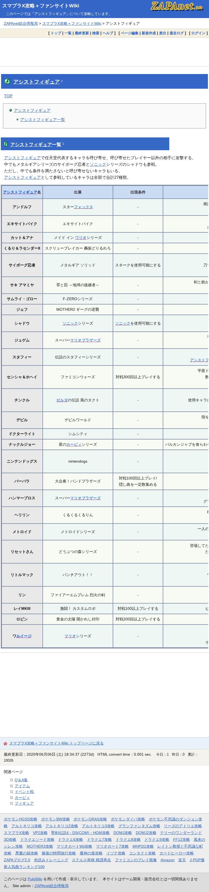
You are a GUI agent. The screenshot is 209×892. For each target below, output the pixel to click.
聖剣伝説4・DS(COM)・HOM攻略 (80, 833)
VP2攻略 (40, 833)
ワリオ (81, 237)
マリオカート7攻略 (112, 846)
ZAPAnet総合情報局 (21, 23)
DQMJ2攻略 (146, 833)
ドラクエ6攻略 (70, 839)
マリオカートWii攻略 (74, 846)
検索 (95, 33)
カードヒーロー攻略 (176, 853)
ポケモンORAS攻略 (90, 819)
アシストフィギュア (36, 82)
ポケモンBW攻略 (55, 819)
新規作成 (149, 33)
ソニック (98, 164)
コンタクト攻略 (142, 853)
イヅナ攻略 (115, 853)
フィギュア (24, 803)
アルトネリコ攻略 (26, 826)
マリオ (70, 636)
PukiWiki (35, 879)
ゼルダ (62, 400)
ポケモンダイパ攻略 (128, 819)
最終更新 (82, 33)
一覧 (68, 33)
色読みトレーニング (51, 860)
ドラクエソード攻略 (37, 839)
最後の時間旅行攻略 (59, 853)
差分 (162, 33)
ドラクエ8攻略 (128, 839)
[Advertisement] (104, 51)
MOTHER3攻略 (40, 846)
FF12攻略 (181, 839)
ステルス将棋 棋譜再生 (91, 860)
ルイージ (24, 636)
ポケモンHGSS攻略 (20, 819)
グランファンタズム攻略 (139, 826)
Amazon (168, 860)
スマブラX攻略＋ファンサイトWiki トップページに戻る (56, 743)
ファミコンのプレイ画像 (136, 860)
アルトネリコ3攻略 (98, 826)
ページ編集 (130, 33)
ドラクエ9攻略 (156, 839)
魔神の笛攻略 (91, 853)
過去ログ (177, 33)
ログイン (198, 33)
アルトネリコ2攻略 (61, 826)
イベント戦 (24, 791)
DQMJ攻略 (122, 833)
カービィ (74, 444)
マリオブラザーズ (85, 340)
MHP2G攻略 (143, 846)
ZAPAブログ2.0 (17, 860)
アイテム (22, 786)
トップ (56, 33)
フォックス (83, 207)
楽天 (182, 860)
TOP (8, 96)
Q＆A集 (21, 780)
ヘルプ (108, 33)
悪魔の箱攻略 (26, 853)
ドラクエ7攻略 (99, 839)
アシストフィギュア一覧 (42, 119)
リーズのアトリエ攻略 (183, 826)
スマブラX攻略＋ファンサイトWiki (40, 5)
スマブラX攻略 (16, 833)
